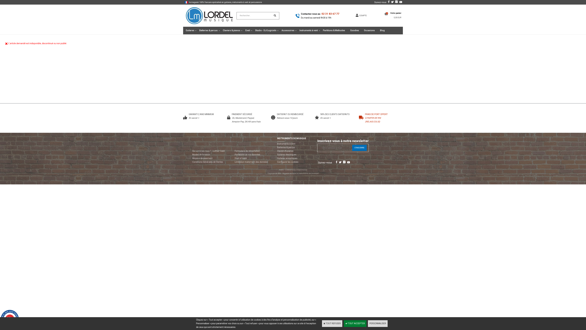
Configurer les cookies (287, 162)
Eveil (247, 30)
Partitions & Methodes (334, 30)
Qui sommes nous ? (201, 151)
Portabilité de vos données (247, 154)
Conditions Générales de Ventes (207, 162)
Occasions (369, 30)
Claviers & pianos (231, 30)
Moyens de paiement (202, 158)
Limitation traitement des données (251, 162)
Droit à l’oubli (241, 158)
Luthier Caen (219, 151)
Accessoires (288, 30)
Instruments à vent (308, 30)
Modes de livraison (201, 154)
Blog (382, 30)
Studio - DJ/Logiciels (265, 30)
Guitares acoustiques (287, 158)
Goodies (354, 30)
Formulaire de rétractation (247, 151)
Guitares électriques (286, 154)
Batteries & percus (208, 30)
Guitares (190, 30)
